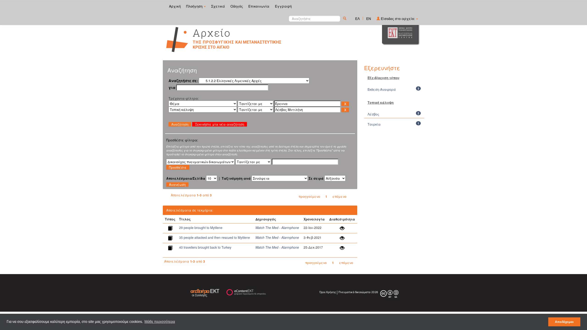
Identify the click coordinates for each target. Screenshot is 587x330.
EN (368, 18)
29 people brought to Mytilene (200, 227)
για (172, 87)
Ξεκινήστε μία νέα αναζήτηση (219, 124)
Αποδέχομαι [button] (564, 322)
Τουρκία (374, 124)
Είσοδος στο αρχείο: (398, 18)
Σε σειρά (316, 178)
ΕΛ (357, 18)
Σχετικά (218, 6)
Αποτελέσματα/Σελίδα (185, 178)
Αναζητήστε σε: (183, 80)
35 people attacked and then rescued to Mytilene (214, 237)
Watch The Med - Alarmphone (277, 227)
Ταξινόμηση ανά (236, 178)
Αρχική (175, 6)
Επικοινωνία (258, 6)
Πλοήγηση (194, 6)
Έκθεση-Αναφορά (382, 89)
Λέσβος (373, 114)
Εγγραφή (283, 6)
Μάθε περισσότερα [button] (159, 322)
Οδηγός (236, 6)
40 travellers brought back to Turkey (205, 247)
